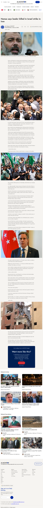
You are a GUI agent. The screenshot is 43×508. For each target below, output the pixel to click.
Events (8, 2)
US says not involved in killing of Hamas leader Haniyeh (10, 404)
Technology (13, 473)
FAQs (22, 473)
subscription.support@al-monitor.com (18, 501)
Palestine (2, 477)
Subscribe (37, 2)
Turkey (2, 470)
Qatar (2, 480)
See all (40, 9)
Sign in (41, 2)
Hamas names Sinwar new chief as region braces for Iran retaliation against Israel (30, 404)
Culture (12, 474)
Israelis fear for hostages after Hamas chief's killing (31, 387)
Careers (33, 474)
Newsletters (5, 2)
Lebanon (2, 481)
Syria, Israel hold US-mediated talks (29, 429)
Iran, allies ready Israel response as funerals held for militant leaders (10, 387)
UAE (1, 474)
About (33, 470)
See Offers (21, 363)
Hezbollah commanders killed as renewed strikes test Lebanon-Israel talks (9, 430)
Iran (1, 473)
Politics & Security (14, 470)
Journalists (33, 472)
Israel (1, 476)
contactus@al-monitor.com (15, 503)
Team (33, 473)
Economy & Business (14, 472)
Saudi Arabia (3, 472)
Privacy (23, 365)
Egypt (1, 478)
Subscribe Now (38, 463)
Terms (20, 365)
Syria (1, 482)
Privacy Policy (24, 472)
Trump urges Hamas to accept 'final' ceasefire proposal (32, 451)
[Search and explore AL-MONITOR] (2, 2)
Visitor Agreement (24, 470)
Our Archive (13, 476)
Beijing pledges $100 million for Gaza (9, 451)
